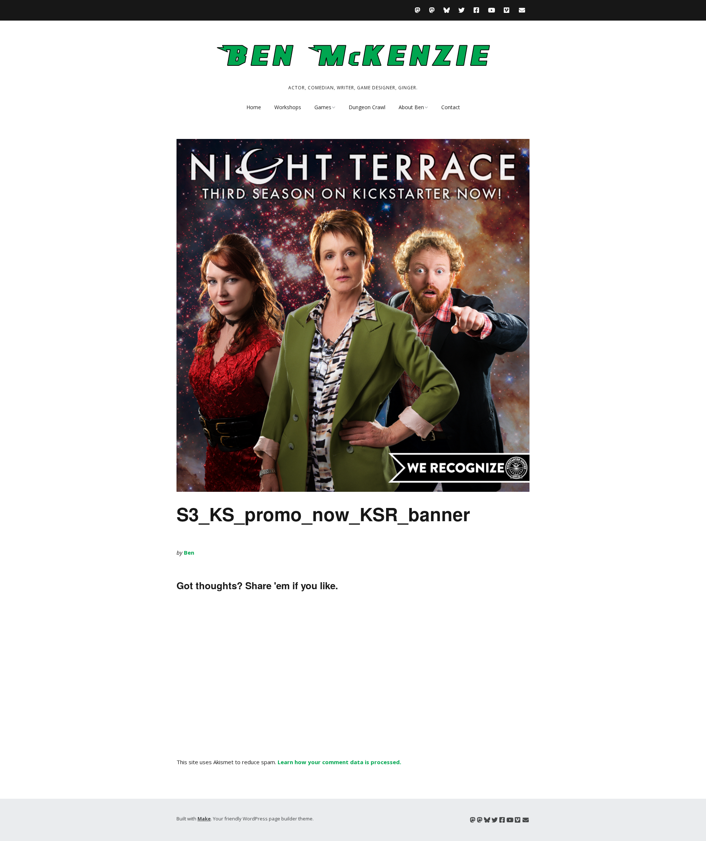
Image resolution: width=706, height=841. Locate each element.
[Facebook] (476, 10)
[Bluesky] (446, 10)
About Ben (411, 107)
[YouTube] (491, 10)
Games (322, 107)
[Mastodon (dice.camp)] (419, 10)
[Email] (522, 10)
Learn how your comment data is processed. (339, 762)
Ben (189, 552)
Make (204, 818)
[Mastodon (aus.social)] (431, 10)
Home (253, 107)
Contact (450, 107)
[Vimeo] (506, 10)
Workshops (287, 107)
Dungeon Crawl (367, 107)
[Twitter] (461, 10)
